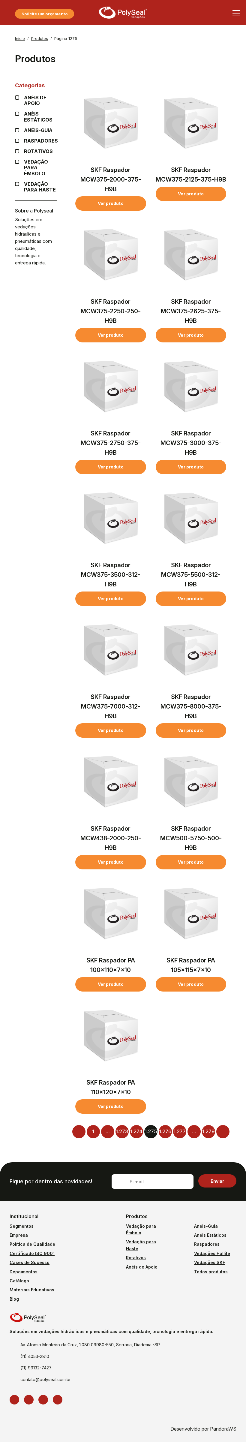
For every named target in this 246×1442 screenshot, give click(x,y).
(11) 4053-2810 (34, 1356)
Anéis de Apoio (142, 1266)
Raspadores (41, 141)
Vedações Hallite (212, 1253)
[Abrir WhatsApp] (231, 1427)
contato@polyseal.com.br (45, 1379)
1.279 (208, 1131)
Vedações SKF (209, 1262)
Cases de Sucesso (30, 1262)
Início (20, 38)
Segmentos (22, 1226)
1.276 (165, 1131)
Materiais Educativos (32, 1289)
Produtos (39, 38)
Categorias (30, 85)
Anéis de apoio (35, 100)
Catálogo (19, 1280)
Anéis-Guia (206, 1226)
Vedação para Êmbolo (36, 167)
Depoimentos (24, 1271)
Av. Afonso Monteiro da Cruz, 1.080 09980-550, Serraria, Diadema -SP (90, 1344)
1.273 (122, 1131)
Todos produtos (211, 1271)
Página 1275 (65, 38)
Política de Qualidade (32, 1244)
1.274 (136, 1131)
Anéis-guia (38, 130)
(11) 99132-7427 (36, 1367)
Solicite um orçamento (45, 13)
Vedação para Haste (40, 187)
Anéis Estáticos (38, 116)
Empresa (19, 1235)
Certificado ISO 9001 (32, 1253)
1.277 (179, 1131)
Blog (14, 1299)
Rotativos (38, 151)
